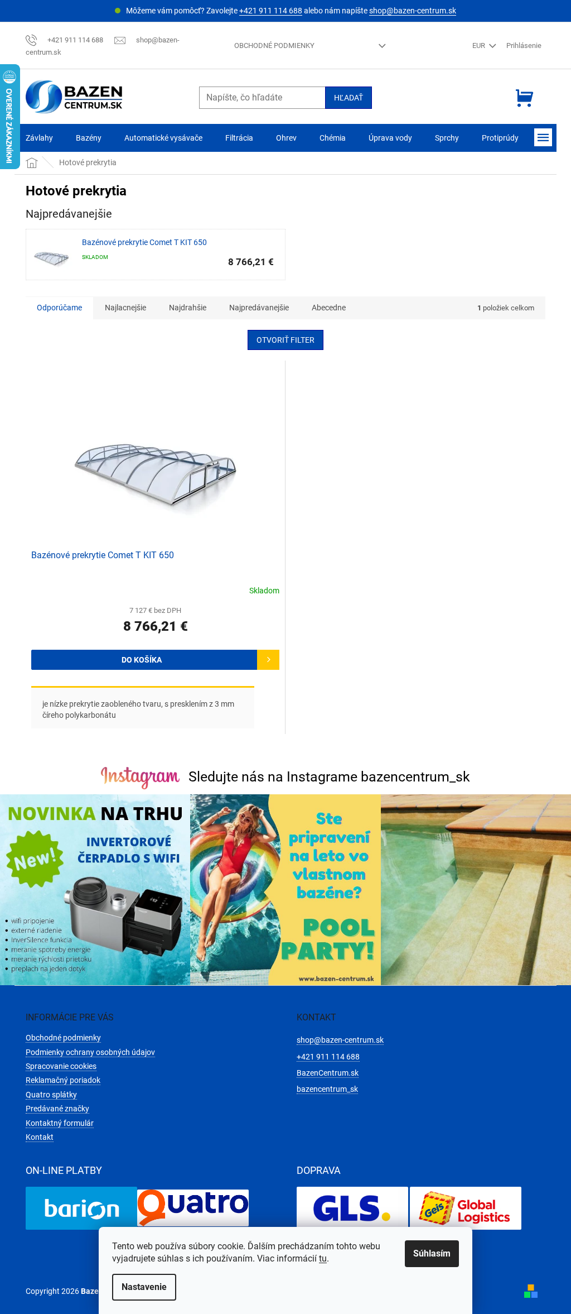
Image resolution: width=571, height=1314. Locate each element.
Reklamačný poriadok (63, 1080)
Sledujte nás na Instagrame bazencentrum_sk (329, 777)
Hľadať (348, 97)
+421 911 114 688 (270, 10)
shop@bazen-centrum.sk (412, 10)
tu (323, 1258)
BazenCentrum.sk (328, 1072)
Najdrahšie (187, 307)
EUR (479, 45)
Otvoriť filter (285, 339)
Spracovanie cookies (61, 1066)
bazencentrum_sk (327, 1089)
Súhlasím (432, 1253)
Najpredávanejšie (259, 307)
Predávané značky (57, 1108)
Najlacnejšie (125, 307)
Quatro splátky (51, 1094)
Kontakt (40, 1137)
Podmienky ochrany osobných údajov (90, 1052)
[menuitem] (39, 138)
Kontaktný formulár (60, 1123)
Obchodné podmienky (274, 45)
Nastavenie (144, 1287)
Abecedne (329, 307)
